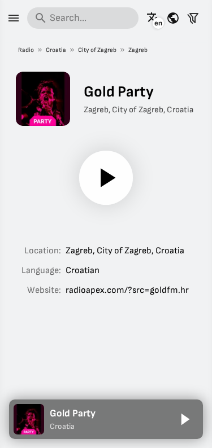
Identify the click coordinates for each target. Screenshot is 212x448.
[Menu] (13, 18)
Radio (26, 50)
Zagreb (138, 50)
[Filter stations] (192, 18)
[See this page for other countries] (173, 18)
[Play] (106, 178)
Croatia (56, 50)
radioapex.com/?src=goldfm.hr (127, 290)
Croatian (82, 270)
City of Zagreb (97, 50)
